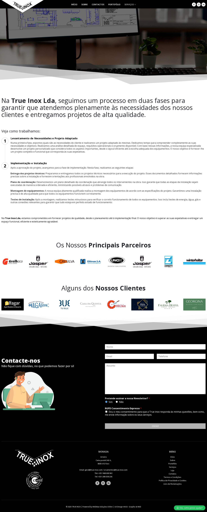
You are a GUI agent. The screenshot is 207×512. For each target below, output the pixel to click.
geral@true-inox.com (93, 470)
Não (121, 401)
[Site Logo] (22, 7)
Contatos (172, 474)
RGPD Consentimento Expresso (123, 408)
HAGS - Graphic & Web (132, 507)
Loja (172, 470)
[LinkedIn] (203, 4)
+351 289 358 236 (105, 476)
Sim (111, 401)
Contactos (98, 4)
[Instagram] (199, 4)
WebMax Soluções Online (103, 507)
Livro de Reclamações (172, 484)
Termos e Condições (172, 477)
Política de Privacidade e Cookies (172, 480)
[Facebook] (194, 4)
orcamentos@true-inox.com (115, 470)
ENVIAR (155, 426)
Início (74, 4)
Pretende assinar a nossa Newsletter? (127, 398)
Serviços (129, 4)
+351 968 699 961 (105, 473)
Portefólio (114, 4)
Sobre (84, 4)
